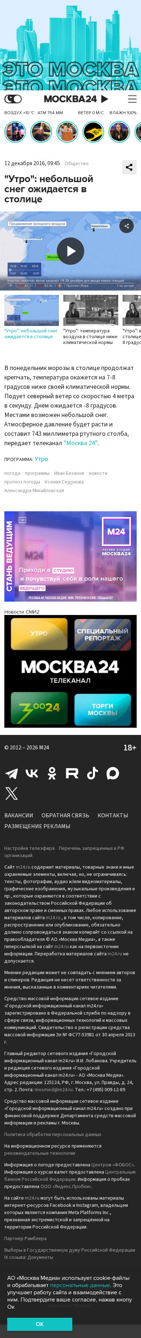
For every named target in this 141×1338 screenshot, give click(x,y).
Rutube (72, 773)
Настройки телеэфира (29, 848)
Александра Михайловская (34, 490)
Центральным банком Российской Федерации (70, 1176)
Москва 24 (70, 99)
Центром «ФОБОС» (112, 1165)
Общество (77, 163)
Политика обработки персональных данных (52, 1134)
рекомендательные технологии (39, 1153)
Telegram (11, 773)
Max (113, 773)
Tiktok (92, 773)
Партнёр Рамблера (25, 1238)
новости (98, 473)
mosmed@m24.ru (54, 1089)
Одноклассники (52, 773)
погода (12, 473)
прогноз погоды (22, 482)
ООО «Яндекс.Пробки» (65, 1186)
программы (37, 473)
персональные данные (80, 1285)
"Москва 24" (81, 443)
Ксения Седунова (64, 482)
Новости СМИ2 (21, 612)
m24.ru (23, 867)
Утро (41, 459)
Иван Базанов (69, 473)
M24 (44, 748)
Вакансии (18, 815)
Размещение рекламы (37, 826)
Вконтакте (32, 773)
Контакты (113, 815)
